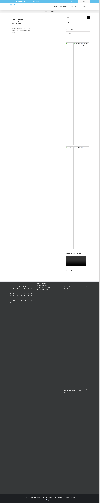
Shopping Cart (70, 29)
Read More (14, 36)
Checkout (69, 33)
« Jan (11, 304)
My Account (69, 26)
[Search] (87, 6)
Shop (67, 37)
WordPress (72, 497)
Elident (39, 497)
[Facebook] (77, 274)
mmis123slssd (16, 21)
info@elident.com (35, 1)
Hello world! (17, 20)
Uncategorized (18, 23)
